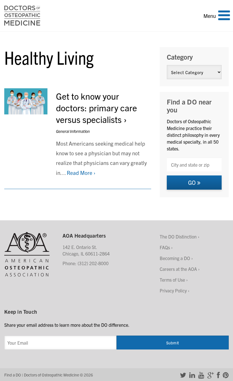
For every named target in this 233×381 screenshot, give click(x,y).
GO (192, 182)
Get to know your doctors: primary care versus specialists (96, 107)
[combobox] (194, 164)
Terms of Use (172, 279)
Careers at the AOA (178, 269)
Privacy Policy (173, 290)
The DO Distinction (178, 236)
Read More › (81, 172)
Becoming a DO (175, 258)
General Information (73, 131)
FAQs (165, 247)
